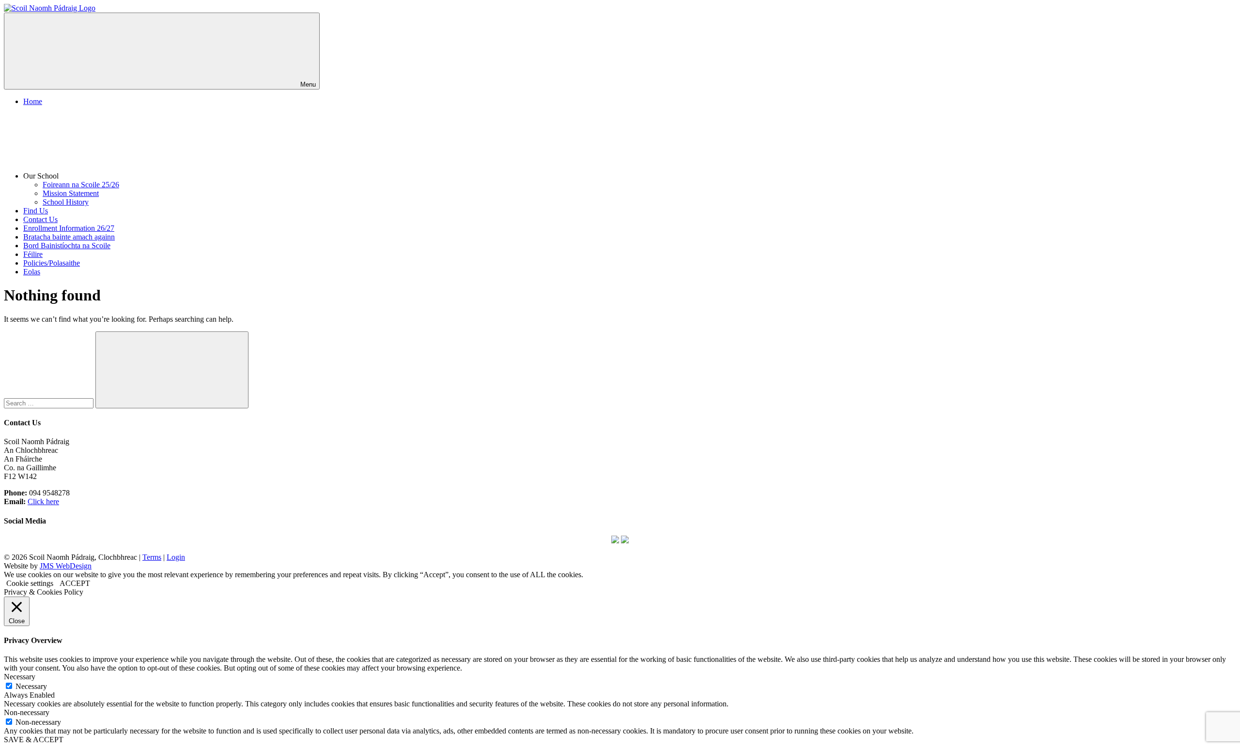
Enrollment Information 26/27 (68, 228)
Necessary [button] (19, 677)
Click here (43, 501)
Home (32, 101)
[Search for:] (49, 403)
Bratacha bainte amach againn (69, 237)
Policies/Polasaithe (51, 263)
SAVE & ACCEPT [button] (33, 739)
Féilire (33, 254)
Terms (151, 557)
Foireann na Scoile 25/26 (81, 184)
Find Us (35, 211)
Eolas (31, 272)
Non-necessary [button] (26, 712)
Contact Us (40, 219)
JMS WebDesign (66, 566)
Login (176, 557)
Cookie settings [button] (29, 583)
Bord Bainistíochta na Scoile (66, 245)
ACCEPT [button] (75, 583)
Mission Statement (71, 193)
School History (66, 202)
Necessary (31, 686)
